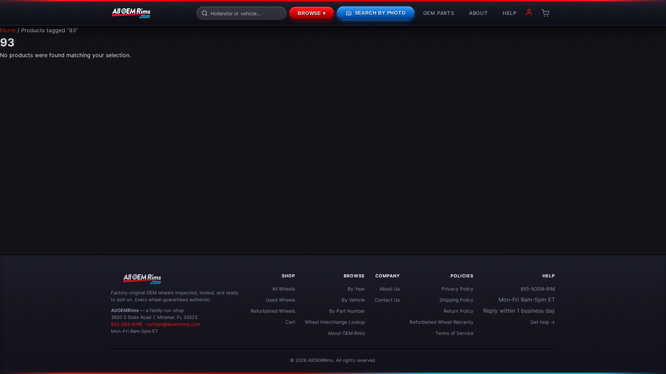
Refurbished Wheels (273, 311)
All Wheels (283, 289)
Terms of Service (454, 333)
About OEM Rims (346, 333)
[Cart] (545, 13)
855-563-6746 (126, 324)
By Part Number (347, 311)
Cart (290, 322)
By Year (356, 289)
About (478, 13)
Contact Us (387, 300)
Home (8, 30)
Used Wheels (280, 300)
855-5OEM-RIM (538, 289)
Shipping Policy (456, 300)
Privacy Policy (457, 289)
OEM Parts (438, 13)
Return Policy (458, 311)
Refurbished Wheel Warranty (441, 322)
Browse (312, 13)
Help (509, 13)
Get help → (542, 322)
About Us (389, 289)
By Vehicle (353, 300)
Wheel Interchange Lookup (335, 322)
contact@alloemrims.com (173, 324)
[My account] (529, 13)
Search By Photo (375, 13)
